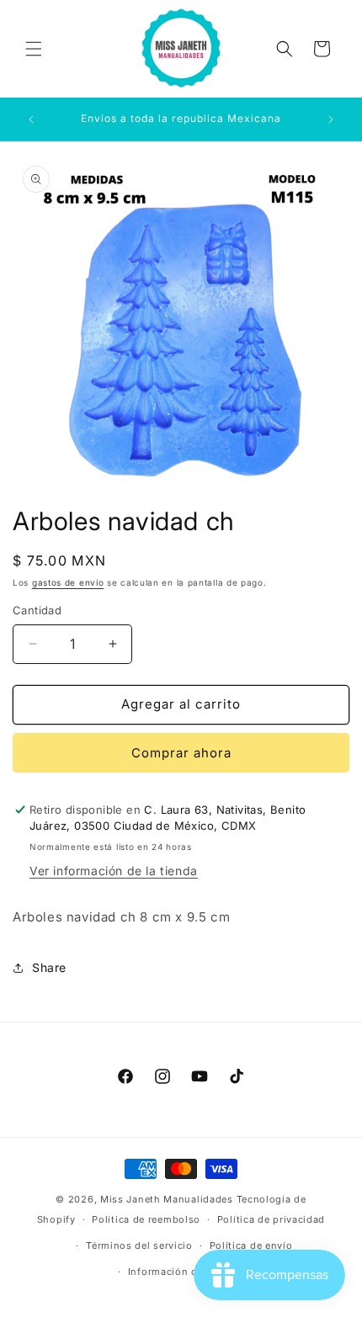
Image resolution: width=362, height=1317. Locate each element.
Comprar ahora (181, 753)
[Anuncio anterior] (31, 119)
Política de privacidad (271, 1219)
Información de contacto (189, 1271)
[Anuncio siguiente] (330, 119)
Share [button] (49, 967)
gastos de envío (68, 582)
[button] (33, 48)
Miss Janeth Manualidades (166, 1199)
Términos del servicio (139, 1245)
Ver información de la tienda (113, 870)
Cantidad (37, 610)
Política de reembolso (146, 1219)
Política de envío (251, 1245)
